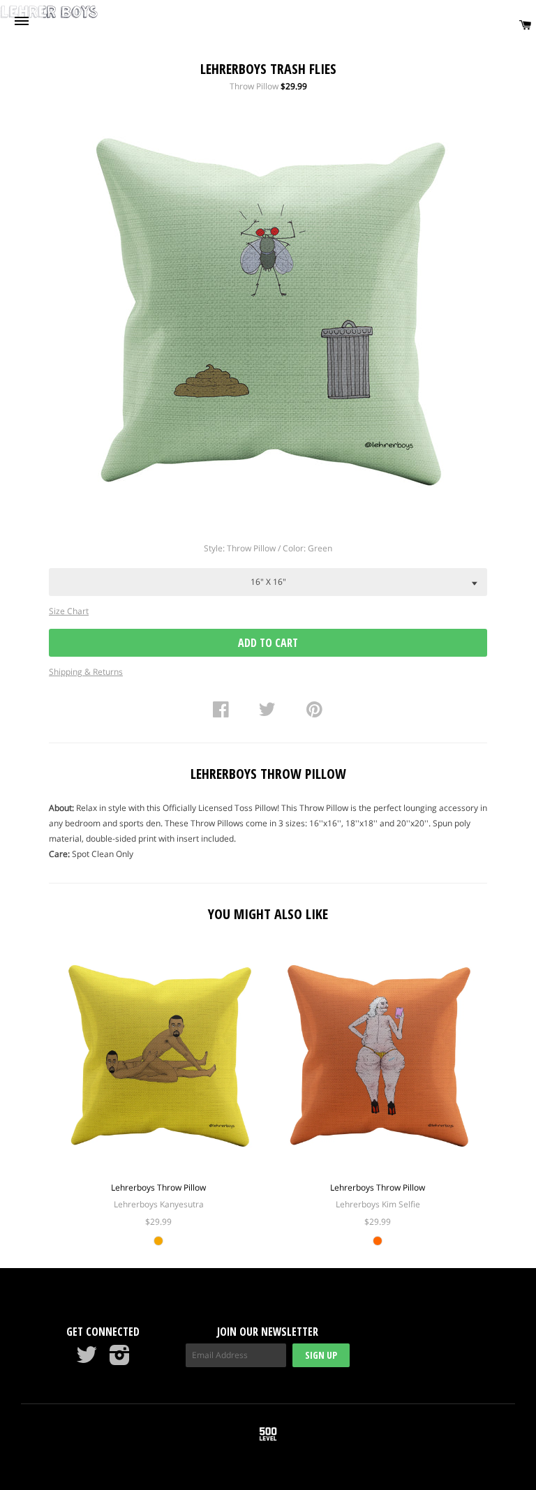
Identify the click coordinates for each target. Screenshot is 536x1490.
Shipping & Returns (86, 672)
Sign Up (321, 1355)
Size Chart (69, 611)
